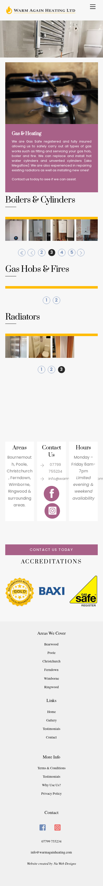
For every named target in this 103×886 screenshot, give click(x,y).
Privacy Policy (51, 793)
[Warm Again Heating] (50, 28)
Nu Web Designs (65, 863)
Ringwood (51, 687)
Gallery (51, 720)
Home (51, 711)
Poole (52, 652)
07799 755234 (52, 841)
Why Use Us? (51, 785)
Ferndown (51, 669)
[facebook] (44, 826)
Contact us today (51, 549)
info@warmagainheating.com (51, 852)
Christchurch (51, 661)
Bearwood (51, 644)
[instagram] (58, 826)
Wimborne (51, 678)
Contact (51, 737)
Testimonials (51, 728)
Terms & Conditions (52, 768)
